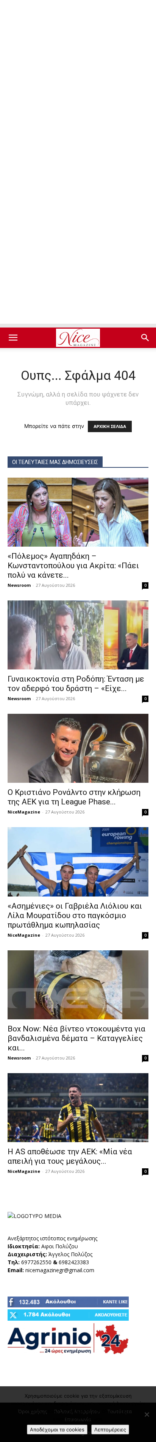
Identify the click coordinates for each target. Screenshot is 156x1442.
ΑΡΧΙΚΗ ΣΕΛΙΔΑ (110, 426)
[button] (13, 338)
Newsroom (19, 585)
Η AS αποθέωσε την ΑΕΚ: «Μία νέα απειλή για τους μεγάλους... (70, 1156)
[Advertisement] (78, 82)
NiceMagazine (24, 812)
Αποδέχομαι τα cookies (57, 1429)
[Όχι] (146, 1414)
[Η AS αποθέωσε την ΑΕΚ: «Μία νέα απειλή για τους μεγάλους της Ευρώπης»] (78, 1107)
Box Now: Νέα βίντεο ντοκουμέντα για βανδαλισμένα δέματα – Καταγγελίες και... (76, 1038)
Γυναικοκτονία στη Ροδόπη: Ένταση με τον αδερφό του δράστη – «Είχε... (76, 683)
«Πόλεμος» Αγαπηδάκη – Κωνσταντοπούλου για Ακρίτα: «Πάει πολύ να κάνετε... (73, 566)
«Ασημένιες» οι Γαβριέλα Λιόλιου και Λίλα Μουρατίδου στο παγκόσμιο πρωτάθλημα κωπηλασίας (75, 915)
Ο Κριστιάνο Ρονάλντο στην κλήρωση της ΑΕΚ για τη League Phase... (74, 797)
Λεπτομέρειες (110, 1429)
